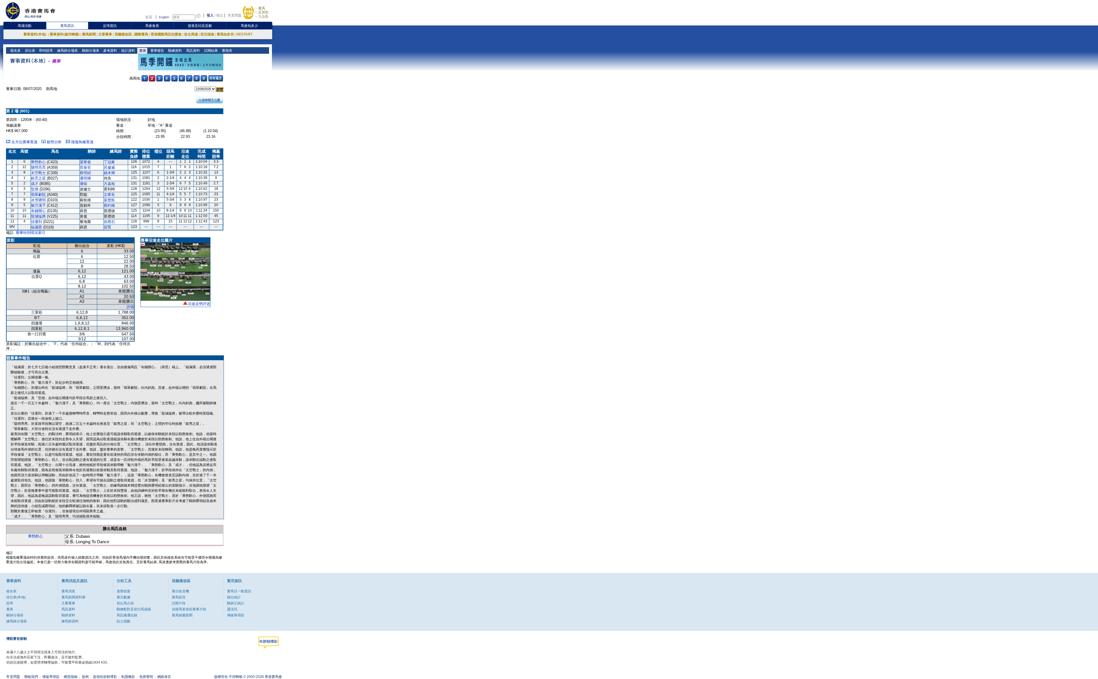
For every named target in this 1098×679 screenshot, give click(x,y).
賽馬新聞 (89, 34)
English (164, 17)
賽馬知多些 (225, 34)
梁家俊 (85, 162)
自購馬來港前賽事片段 (189, 609)
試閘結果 (210, 51)
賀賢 (107, 227)
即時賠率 (45, 51)
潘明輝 (85, 178)
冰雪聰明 (38, 200)
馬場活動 (24, 26)
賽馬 (261, 8)
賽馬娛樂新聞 (182, 615)
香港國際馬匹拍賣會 (166, 34)
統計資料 (127, 51)
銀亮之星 (38, 178)
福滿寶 (36, 227)
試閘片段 (179, 603)
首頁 (148, 17)
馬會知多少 (249, 26)
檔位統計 (234, 597)
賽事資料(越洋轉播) (64, 34)
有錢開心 (38, 211)
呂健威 (109, 167)
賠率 (9, 603)
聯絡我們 (31, 677)
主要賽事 (105, 34)
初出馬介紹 (125, 603)
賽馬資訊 (67, 26)
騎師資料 (68, 615)
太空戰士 (38, 173)
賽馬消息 (68, 591)
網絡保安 (164, 677)
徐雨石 (109, 222)
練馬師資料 (70, 621)
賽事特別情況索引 (30, 232)
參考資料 (109, 51)
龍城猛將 (38, 216)
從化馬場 (191, 34)
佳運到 (36, 222)
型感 (34, 189)
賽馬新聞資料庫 (73, 597)
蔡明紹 (85, 173)
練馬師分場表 (67, 51)
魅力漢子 (38, 205)
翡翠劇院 (38, 194)
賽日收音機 (180, 591)
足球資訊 (110, 26)
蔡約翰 (109, 205)
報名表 (15, 51)
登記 (219, 15)
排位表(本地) (16, 597)
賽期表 (226, 51)
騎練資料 (174, 51)
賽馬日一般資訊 (239, 591)
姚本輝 (109, 173)
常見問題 (234, 15)
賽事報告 (157, 51)
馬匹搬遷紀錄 (127, 615)
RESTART (244, 34)
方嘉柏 (109, 184)
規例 (85, 677)
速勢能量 (123, 591)
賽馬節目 (179, 597)
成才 (34, 184)
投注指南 (207, 34)
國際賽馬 (141, 34)
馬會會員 (152, 26)
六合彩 (263, 17)
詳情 (130, 307)
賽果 (142, 51)
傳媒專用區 (235, 615)
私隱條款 (128, 677)
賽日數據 (123, 597)
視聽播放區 (123, 34)
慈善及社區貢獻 (200, 26)
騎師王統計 (235, 603)
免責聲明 (146, 677)
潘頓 (83, 184)
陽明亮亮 (38, 167)
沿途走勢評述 (199, 304)
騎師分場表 (90, 51)
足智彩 (263, 12)
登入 (210, 15)
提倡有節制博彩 (105, 677)
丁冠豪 (109, 162)
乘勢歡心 (38, 162)
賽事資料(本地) (35, 34)
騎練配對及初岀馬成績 (134, 609)
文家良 (109, 194)
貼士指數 (123, 621)
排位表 (29, 51)
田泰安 (85, 167)
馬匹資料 (192, 51)
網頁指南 (70, 677)
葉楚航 (109, 200)
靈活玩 (232, 609)
